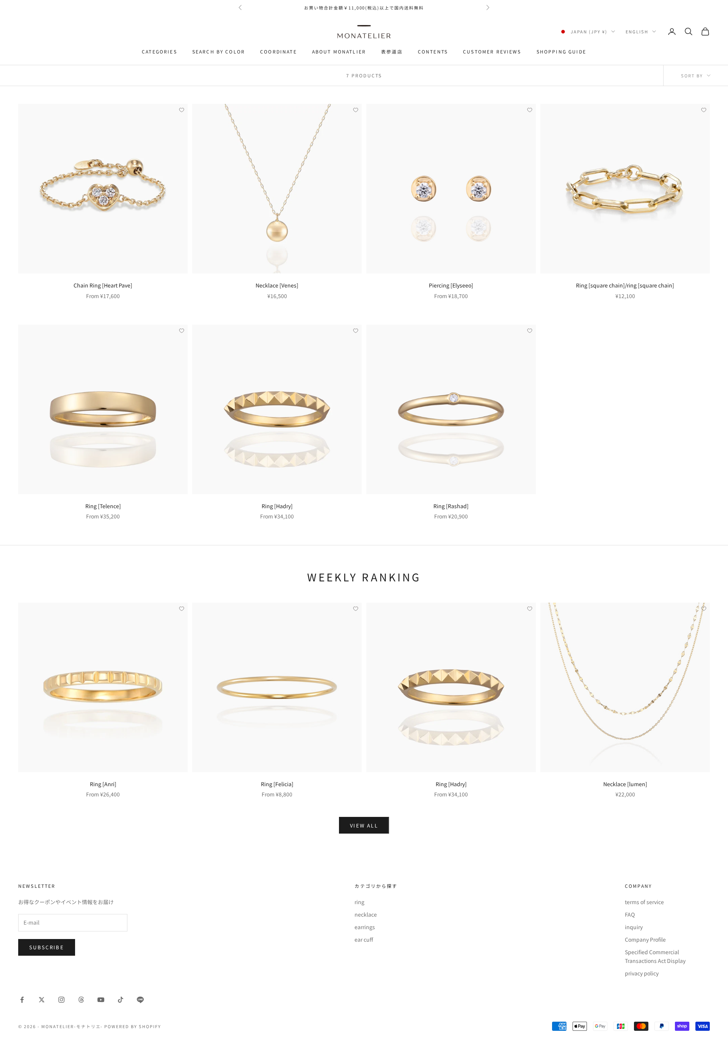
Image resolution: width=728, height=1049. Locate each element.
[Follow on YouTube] (101, 999)
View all (364, 825)
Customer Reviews (492, 51)
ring (359, 902)
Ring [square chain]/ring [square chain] (625, 285)
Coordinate (278, 51)
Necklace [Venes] (277, 285)
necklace (366, 914)
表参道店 (392, 51)
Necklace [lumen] (625, 784)
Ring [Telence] (103, 506)
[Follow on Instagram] (61, 999)
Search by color (218, 51)
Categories (159, 51)
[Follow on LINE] (140, 999)
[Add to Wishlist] (182, 110)
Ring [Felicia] (277, 784)
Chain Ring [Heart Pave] (103, 285)
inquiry (634, 927)
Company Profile (645, 939)
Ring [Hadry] (277, 506)
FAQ (630, 914)
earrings (365, 927)
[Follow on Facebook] (22, 999)
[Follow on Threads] (81, 999)
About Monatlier (339, 51)
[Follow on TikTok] (120, 999)
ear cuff (364, 939)
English (637, 31)
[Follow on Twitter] (42, 999)
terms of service (644, 902)
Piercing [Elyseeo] (451, 285)
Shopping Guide (561, 51)
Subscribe (46, 947)
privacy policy (642, 973)
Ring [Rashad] (451, 506)
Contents (433, 51)
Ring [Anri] (103, 784)
